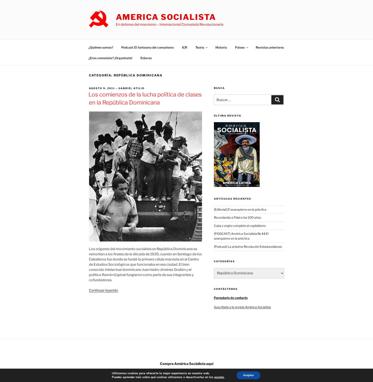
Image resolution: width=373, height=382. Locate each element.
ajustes (219, 377)
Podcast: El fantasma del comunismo (147, 47)
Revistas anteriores (270, 47)
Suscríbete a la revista (242, 307)
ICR (184, 47)
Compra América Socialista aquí (186, 364)
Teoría (199, 47)
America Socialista (166, 17)
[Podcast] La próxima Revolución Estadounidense (248, 246)
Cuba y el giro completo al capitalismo (240, 225)
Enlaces (146, 58)
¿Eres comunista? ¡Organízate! (110, 58)
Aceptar (248, 375)
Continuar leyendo (103, 290)
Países (240, 47)
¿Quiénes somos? (101, 47)
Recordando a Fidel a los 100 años (237, 217)
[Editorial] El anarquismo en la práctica (240, 209)
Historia (221, 47)
